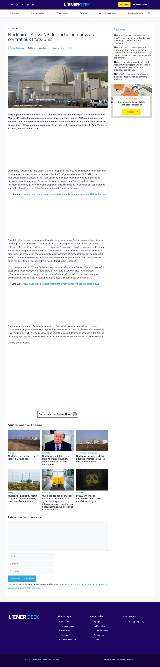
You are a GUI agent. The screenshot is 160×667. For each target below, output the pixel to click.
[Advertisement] (58, 150)
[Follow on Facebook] (12, 5)
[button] (149, 13)
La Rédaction (18, 48)
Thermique (62, 13)
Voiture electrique (107, 13)
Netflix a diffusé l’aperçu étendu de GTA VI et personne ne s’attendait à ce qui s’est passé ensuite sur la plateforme (132, 39)
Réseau (83, 13)
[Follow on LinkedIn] (22, 5)
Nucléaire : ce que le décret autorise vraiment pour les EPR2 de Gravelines (90, 458)
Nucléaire (14, 13)
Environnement (135, 13)
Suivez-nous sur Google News (55, 414)
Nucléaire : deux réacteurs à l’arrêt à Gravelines (23, 457)
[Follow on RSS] (33, 5)
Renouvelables (38, 13)
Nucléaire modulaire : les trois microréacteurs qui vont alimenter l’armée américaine (55, 460)
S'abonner (124, 5)
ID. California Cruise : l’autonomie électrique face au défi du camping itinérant (131, 77)
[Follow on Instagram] (28, 5)
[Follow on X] (17, 5)
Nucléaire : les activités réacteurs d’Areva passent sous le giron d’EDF (62, 284)
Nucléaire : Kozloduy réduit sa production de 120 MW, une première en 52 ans (22, 498)
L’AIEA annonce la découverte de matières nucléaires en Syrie (89, 498)
